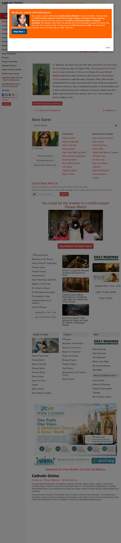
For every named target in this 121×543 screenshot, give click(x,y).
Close (108, 47)
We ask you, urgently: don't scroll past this (31, 12)
